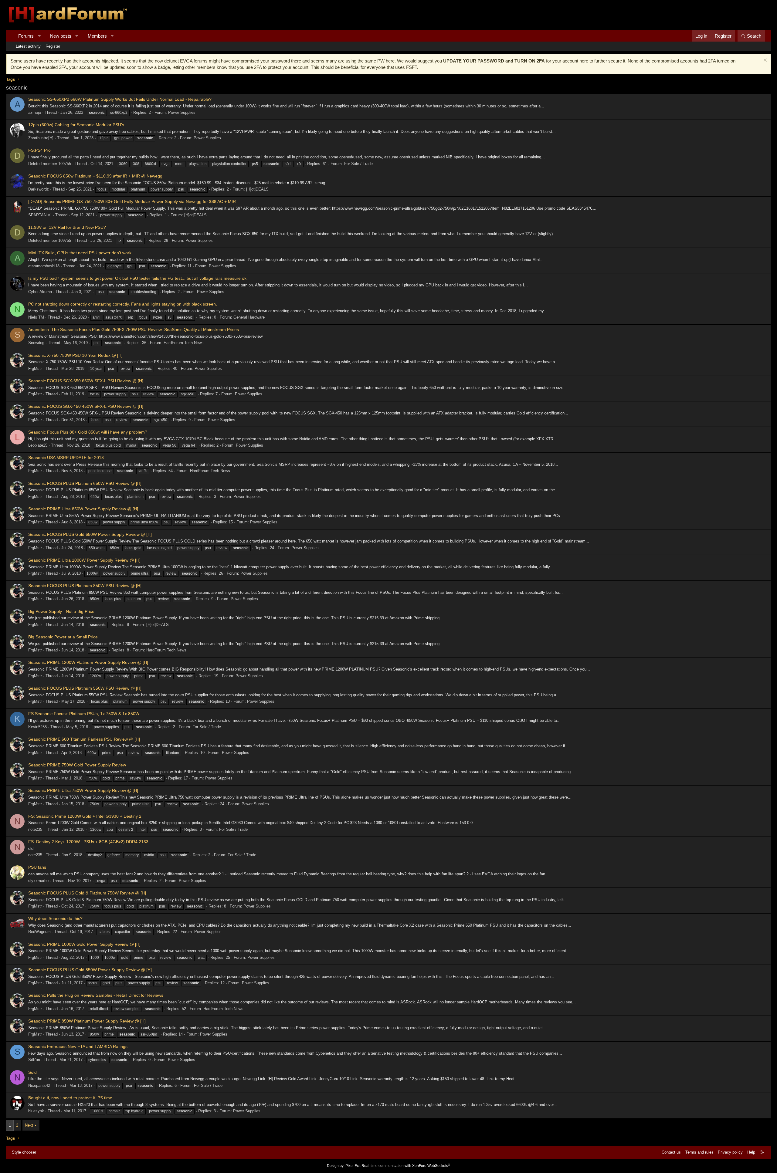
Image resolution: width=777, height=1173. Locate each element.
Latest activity (28, 46)
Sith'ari (34, 1059)
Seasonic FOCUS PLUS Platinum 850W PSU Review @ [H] (84, 585)
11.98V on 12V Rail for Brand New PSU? (67, 227)
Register (53, 46)
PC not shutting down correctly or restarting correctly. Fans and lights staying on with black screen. (122, 304)
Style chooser (24, 1152)
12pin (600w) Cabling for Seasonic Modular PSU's (76, 124)
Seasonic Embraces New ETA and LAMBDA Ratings (77, 1046)
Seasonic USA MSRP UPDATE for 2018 (66, 457)
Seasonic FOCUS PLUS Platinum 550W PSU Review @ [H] (84, 688)
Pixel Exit (353, 1166)
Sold (32, 1072)
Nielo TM (36, 317)
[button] (39, 36)
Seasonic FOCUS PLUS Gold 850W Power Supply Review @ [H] (90, 969)
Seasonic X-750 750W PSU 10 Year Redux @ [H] (75, 355)
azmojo (34, 112)
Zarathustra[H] (40, 138)
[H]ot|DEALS (257, 189)
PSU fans (37, 867)
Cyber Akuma (40, 291)
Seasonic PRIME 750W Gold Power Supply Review (77, 764)
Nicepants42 (39, 1085)
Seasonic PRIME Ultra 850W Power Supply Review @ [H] (83, 508)
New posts (60, 36)
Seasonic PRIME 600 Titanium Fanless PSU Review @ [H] (84, 739)
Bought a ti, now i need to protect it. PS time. (71, 1097)
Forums (26, 36)
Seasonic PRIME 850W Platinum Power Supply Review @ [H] (87, 1021)
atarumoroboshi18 (43, 266)
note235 (35, 829)
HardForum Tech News (184, 342)
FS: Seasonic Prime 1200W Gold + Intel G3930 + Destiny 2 (84, 816)
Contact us (671, 1152)
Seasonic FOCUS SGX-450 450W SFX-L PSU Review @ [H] (85, 406)
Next (29, 1125)
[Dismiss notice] (764, 61)
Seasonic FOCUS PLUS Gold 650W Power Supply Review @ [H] (90, 534)
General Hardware (249, 317)
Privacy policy (730, 1152)
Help (751, 1152)
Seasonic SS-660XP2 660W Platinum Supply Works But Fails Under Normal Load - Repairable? (120, 99)
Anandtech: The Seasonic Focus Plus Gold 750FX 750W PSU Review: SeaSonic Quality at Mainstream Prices (133, 329)
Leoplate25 (37, 445)
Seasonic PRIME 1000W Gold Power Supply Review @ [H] (84, 944)
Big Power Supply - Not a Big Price (61, 611)
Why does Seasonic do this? (55, 918)
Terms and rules (699, 1152)
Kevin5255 (37, 727)
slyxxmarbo (38, 880)
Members (97, 36)
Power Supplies (181, 112)
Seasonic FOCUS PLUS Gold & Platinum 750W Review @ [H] (87, 893)
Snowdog (36, 342)
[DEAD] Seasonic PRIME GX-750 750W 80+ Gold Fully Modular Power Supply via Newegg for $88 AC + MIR (132, 201)
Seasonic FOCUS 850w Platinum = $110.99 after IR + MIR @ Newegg (95, 176)
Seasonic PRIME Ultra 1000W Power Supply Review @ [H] (84, 560)
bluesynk (36, 1111)
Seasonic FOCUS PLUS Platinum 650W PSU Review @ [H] (84, 483)
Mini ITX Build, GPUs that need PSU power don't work (79, 252)
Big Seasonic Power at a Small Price (63, 636)
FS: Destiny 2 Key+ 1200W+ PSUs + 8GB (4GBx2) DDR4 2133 (88, 841)
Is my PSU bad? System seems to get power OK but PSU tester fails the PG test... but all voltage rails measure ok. (138, 278)
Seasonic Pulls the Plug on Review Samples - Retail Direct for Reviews (95, 995)
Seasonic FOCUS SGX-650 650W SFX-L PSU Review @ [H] (85, 380)
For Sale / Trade (358, 163)
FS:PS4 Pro (39, 150)
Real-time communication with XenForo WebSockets (405, 1166)
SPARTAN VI (40, 215)
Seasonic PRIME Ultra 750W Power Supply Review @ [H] (83, 790)
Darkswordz (38, 189)
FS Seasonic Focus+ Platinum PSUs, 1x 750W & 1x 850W (83, 713)
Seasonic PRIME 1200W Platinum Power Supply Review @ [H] (88, 662)
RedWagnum (39, 931)
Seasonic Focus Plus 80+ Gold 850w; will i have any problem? (87, 432)
